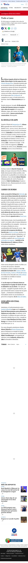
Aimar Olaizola (11, 344)
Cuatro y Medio (16, 272)
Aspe (17, 344)
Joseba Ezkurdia (6, 309)
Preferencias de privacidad (6, 558)
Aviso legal (3, 553)
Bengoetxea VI (16, 124)
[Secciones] (1, 4)
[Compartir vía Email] (15, 28)
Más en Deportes (8, 484)
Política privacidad (10, 553)
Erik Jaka (22, 194)
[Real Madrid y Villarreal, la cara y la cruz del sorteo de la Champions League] (24, 489)
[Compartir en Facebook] (2, 28)
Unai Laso (23, 216)
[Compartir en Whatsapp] (9, 28)
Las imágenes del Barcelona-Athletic (10, 13)
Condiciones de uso (19, 553)
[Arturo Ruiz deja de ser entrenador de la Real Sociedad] (24, 499)
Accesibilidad (14, 555)
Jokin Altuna (22, 274)
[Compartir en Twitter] (5, 28)
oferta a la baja (13, 232)
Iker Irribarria (15, 95)
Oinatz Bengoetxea (7, 83)
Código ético (7, 555)
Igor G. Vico (7, 41)
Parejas (24, 272)
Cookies (2, 555)
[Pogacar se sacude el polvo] (24, 520)
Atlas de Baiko (21, 297)
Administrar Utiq (21, 555)
